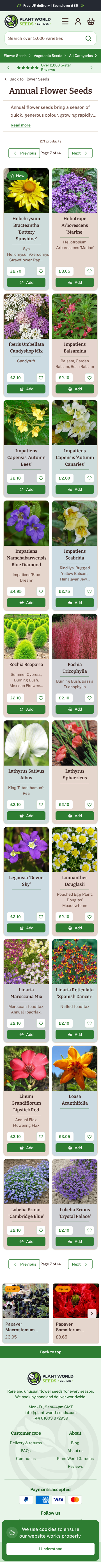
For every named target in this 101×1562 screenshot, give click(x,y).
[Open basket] (91, 21)
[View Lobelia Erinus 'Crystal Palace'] (74, 1204)
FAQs (26, 1450)
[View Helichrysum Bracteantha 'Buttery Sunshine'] (26, 229)
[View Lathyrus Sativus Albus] (26, 772)
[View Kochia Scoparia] (26, 665)
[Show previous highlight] (8, 68)
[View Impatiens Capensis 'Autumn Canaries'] (74, 448)
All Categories (81, 56)
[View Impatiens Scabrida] (74, 555)
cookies (48, 1529)
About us (75, 1450)
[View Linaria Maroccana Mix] (26, 990)
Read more (21, 125)
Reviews (75, 1466)
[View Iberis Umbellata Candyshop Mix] (26, 345)
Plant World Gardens (75, 1458)
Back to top (50, 1352)
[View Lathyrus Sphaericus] (74, 772)
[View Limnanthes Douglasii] (74, 881)
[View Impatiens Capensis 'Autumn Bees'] (26, 448)
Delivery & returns (26, 1443)
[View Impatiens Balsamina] (74, 345)
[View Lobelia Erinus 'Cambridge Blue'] (26, 1204)
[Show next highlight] (91, 68)
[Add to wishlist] (40, 271)
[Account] (78, 21)
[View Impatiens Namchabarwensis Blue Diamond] (26, 555)
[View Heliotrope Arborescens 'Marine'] (74, 229)
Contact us (26, 1458)
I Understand (50, 1549)
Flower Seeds (15, 56)
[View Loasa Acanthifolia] (74, 1101)
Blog (75, 1443)
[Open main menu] (65, 21)
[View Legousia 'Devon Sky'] (26, 881)
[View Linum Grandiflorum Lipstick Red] (26, 1101)
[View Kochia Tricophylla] (74, 665)
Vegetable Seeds (48, 56)
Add (29, 282)
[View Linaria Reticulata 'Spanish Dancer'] (74, 990)
